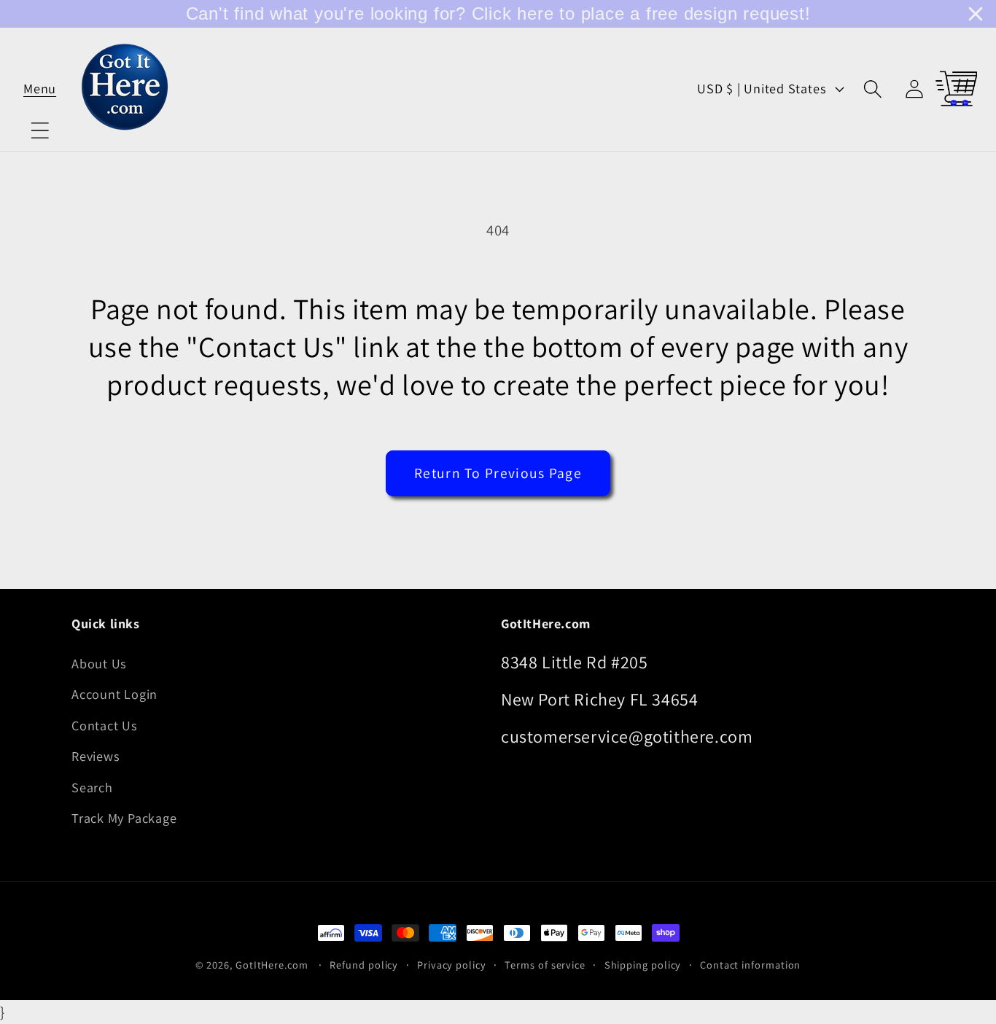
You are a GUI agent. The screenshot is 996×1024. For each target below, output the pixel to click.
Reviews (95, 756)
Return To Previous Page (498, 473)
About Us (99, 663)
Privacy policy (451, 965)
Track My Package (123, 817)
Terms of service (545, 965)
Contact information (750, 965)
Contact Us (104, 725)
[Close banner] (975, 14)
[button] (40, 88)
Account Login (114, 694)
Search (92, 787)
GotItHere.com (272, 965)
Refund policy (364, 965)
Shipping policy (643, 965)
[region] (498, 14)
